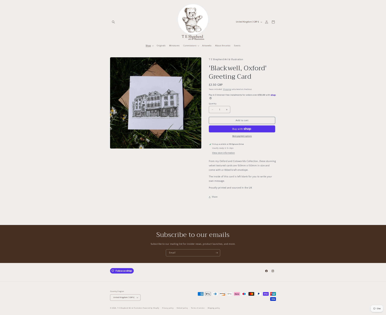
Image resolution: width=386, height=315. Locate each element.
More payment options (242, 136)
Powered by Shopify (151, 308)
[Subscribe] (216, 252)
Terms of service (198, 308)
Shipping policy (214, 308)
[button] (113, 22)
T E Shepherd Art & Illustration (129, 308)
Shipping (227, 89)
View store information (223, 153)
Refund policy (182, 308)
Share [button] (215, 197)
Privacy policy (168, 308)
